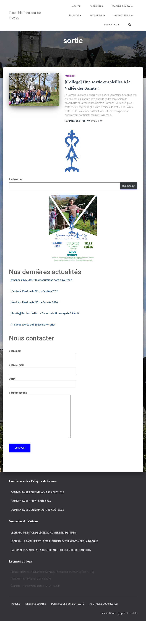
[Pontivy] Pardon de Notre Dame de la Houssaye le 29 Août (45, 313)
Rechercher (16, 179)
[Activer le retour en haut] (139, 613)
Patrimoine (96, 15)
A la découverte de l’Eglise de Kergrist (33, 324)
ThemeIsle (131, 613)
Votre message (18, 392)
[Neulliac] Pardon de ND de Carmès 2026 (34, 302)
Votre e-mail (16, 365)
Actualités (96, 6)
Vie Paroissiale (122, 15)
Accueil (76, 6)
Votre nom (15, 351)
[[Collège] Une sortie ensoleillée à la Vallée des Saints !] (34, 89)
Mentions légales (35, 604)
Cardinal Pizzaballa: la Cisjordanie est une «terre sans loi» (51, 550)
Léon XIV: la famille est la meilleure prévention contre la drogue (54, 541)
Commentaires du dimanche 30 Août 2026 (37, 492)
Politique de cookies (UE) (104, 604)
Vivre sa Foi (111, 24)
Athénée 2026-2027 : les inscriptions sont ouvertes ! (41, 280)
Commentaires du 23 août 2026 (31, 501)
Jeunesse (74, 15)
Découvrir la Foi (121, 6)
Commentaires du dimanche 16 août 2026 (37, 509)
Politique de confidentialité (67, 604)
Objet (12, 378)
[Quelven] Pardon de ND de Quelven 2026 (34, 291)
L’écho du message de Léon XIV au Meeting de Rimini (43, 532)
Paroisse (70, 76)
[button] (132, 6)
